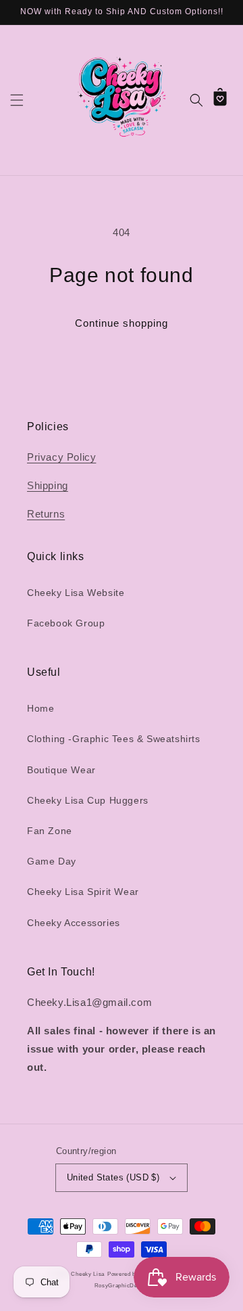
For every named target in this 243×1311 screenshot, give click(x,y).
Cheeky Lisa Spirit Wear (83, 891)
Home (40, 708)
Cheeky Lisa (88, 1273)
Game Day (51, 861)
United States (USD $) (113, 1177)
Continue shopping (121, 323)
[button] (17, 100)
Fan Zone (49, 830)
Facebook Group (66, 623)
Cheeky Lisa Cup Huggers (87, 800)
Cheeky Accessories (73, 922)
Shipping (47, 485)
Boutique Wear (61, 769)
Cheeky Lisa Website (75, 592)
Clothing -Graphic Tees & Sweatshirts (113, 738)
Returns (46, 514)
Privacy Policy (61, 457)
